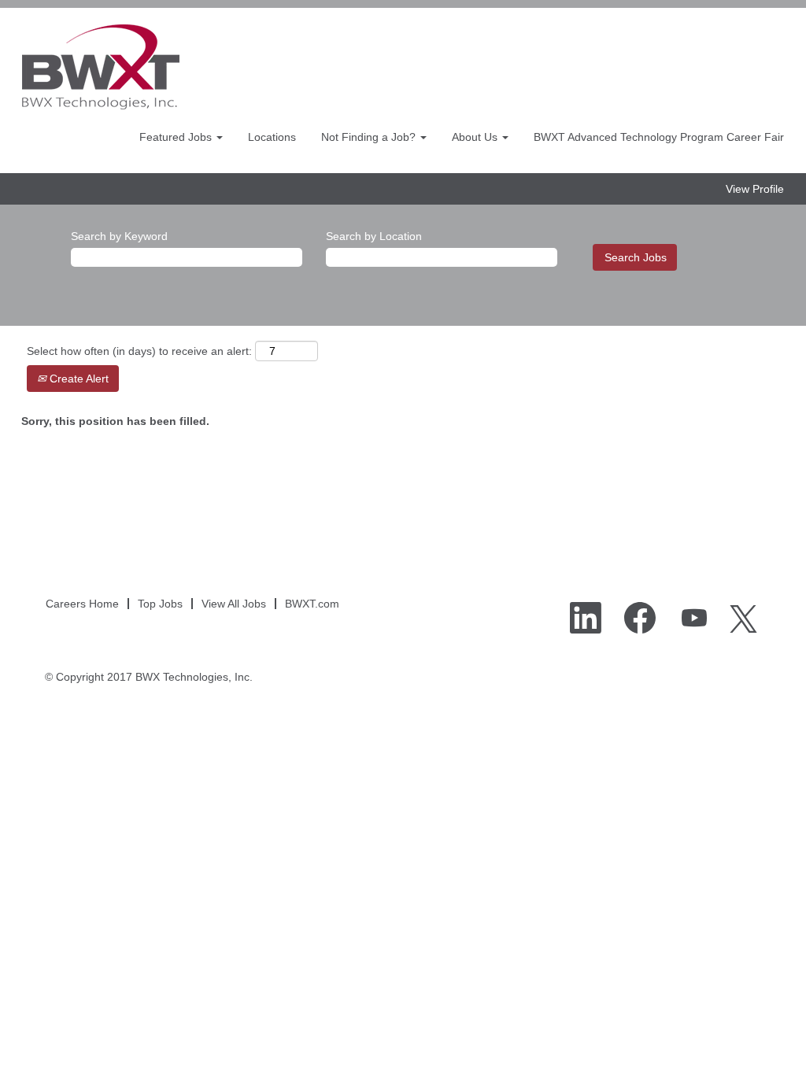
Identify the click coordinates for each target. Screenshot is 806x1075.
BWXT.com (312, 603)
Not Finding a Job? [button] (370, 137)
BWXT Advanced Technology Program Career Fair (659, 137)
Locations (272, 137)
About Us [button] (476, 137)
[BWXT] (100, 67)
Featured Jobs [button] (177, 137)
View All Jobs (234, 603)
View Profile (755, 189)
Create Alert (77, 378)
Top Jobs (160, 603)
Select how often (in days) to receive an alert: (139, 351)
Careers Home (82, 603)
